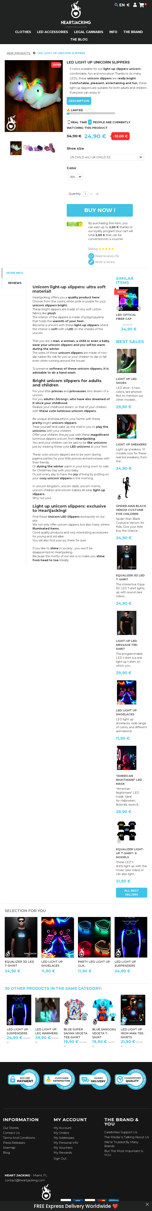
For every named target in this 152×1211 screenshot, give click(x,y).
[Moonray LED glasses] (106, 1010)
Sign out (60, 1158)
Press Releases (14, 1143)
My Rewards (63, 1152)
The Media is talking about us (126, 1137)
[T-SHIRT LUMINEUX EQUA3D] (21, 937)
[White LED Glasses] (94, 937)
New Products (19, 53)
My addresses (64, 1138)
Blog (6, 1152)
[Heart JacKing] (76, 21)
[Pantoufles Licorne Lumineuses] (16, 148)
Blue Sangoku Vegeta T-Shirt (21, 1033)
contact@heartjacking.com (25, 1180)
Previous (119, 308)
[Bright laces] (57, 937)
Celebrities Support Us (120, 1132)
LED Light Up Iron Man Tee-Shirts (49, 1033)
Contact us (11, 1133)
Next (138, 308)
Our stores (11, 1128)
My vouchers (63, 1147)
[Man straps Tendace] (131, 937)
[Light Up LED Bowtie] (78, 1010)
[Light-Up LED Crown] (135, 1010)
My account (62, 1128)
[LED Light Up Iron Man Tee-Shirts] (49, 1010)
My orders (61, 1133)
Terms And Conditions (19, 1138)
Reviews (15, 283)
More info (14, 273)
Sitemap (9, 1147)
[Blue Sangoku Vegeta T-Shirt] (21, 1010)
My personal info (66, 1143)
